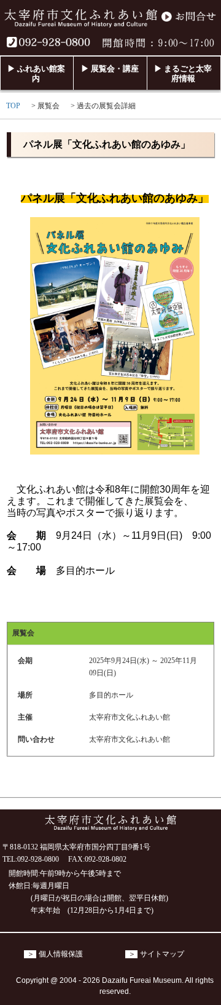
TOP (13, 106)
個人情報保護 (61, 954)
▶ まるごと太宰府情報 (183, 73)
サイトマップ (162, 954)
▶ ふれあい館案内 (36, 73)
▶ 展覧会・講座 (110, 68)
